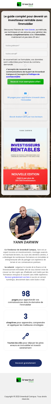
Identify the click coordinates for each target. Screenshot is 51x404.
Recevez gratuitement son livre (17, 277)
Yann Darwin (29, 29)
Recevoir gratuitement (25, 363)
